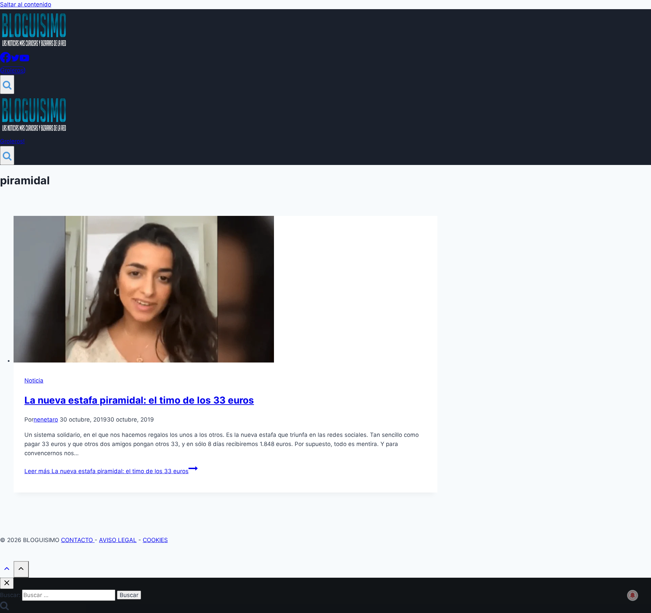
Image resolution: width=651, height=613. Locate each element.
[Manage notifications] (632, 595)
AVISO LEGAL (118, 540)
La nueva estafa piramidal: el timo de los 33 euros (139, 400)
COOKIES (155, 540)
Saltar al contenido (25, 4)
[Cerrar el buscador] (7, 583)
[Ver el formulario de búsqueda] (7, 84)
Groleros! (12, 70)
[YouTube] (24, 60)
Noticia (33, 380)
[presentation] (225, 290)
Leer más (106, 471)
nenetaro (46, 419)
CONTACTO (78, 540)
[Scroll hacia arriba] (7, 570)
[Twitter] (15, 60)
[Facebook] (5, 60)
